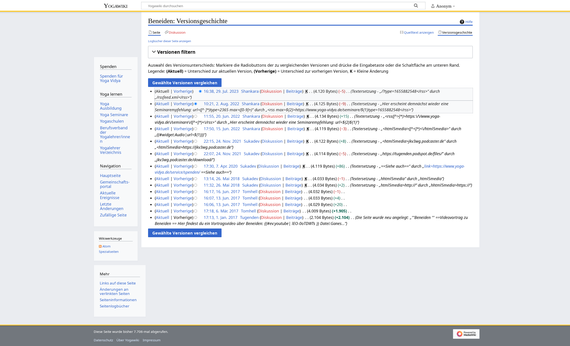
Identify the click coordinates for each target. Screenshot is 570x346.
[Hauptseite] (115, 32)
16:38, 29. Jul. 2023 (221, 91)
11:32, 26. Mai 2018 (222, 185)
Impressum (152, 340)
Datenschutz (103, 340)
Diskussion (271, 91)
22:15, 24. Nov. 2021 (222, 141)
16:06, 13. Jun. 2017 (222, 204)
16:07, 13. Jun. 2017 (222, 198)
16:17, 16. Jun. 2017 (222, 191)
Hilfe (469, 21)
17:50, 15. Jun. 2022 (222, 128)
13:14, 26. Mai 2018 (222, 178)
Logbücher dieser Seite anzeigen (169, 41)
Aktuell (162, 103)
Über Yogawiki (127, 340)
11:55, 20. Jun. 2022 (222, 116)
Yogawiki (116, 5)
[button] (310, 52)
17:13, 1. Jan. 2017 (220, 217)
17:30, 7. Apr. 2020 (221, 166)
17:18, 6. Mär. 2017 (221, 211)
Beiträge (294, 91)
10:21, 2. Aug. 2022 (221, 103)
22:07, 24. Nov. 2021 (222, 153)
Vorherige (183, 91)
